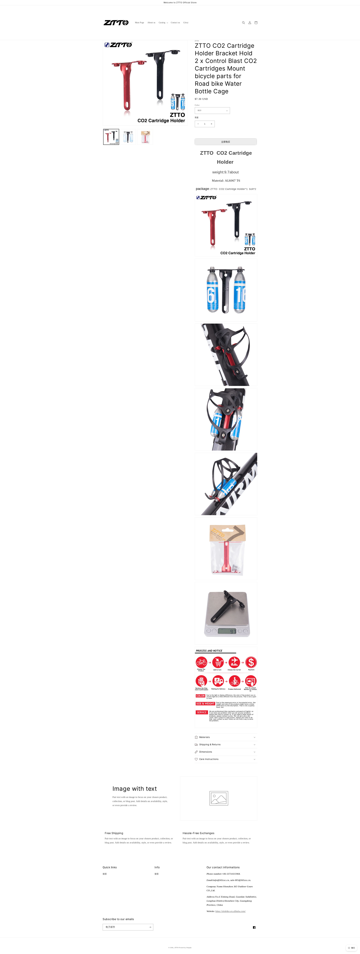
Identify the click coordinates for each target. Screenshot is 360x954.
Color (197, 105)
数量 (197, 117)
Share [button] (200, 767)
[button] (163, 23)
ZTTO (176, 947)
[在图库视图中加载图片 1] (111, 137)
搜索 (105, 874)
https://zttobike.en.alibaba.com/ (230, 911)
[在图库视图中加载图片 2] (128, 137)
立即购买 (225, 142)
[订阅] (150, 927)
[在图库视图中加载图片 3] (145, 137)
